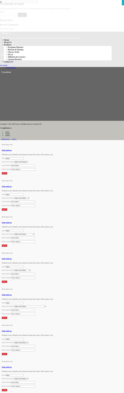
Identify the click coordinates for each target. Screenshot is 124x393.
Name (3, 158)
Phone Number (6, 169)
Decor (10, 54)
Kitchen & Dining (15, 49)
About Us (8, 42)
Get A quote (3, 65)
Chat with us (7, 150)
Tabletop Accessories (16, 57)
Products (7, 44)
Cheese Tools (13, 52)
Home (6, 40)
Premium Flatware (15, 47)
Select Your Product (8, 162)
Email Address (6, 165)
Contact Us (8, 61)
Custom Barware (15, 59)
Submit (4, 173)
